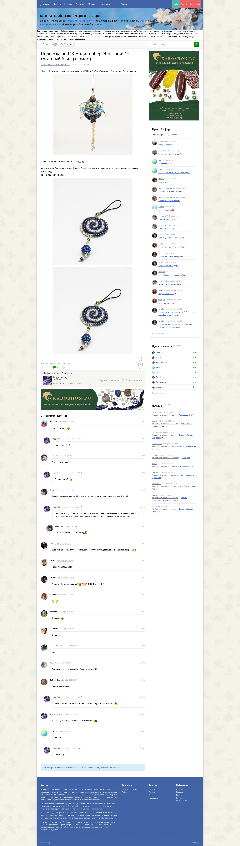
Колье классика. (165, 210)
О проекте (180, 789)
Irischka (53, 560)
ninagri (161, 141)
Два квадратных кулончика (170, 238)
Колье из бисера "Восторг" (169, 154)
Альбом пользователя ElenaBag (165, 457)
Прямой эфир (161, 129)
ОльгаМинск (161, 382)
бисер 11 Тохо (66, 364)
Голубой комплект (166, 219)
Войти (176, 4)
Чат (115, 4)
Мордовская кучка (166, 293)
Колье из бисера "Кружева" (169, 247)
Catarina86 (54, 490)
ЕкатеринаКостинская (166, 188)
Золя (51, 543)
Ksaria (52, 456)
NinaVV (161, 281)
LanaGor (161, 234)
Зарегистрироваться (190, 4)
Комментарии (158, 134)
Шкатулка (162, 182)
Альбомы (66, 44)
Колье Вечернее (165, 303)
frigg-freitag (60, 377)
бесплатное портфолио (81, 20)
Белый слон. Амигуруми (168, 265)
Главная (57, 4)
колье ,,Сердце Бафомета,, (170, 284)
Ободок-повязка (165, 145)
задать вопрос (52, 24)
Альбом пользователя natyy (163, 415)
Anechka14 (54, 629)
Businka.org (45, 843)
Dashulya (53, 422)
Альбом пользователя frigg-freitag (55, 64)
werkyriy (161, 244)
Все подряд (49, 44)
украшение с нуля (149, 20)
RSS (162, 333)
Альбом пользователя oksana (164, 466)
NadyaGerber (55, 680)
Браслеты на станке (166, 228)
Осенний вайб (164, 163)
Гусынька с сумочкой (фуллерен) (172, 256)
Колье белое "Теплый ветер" (170, 275)
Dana (52, 663)
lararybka (53, 612)
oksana (161, 207)
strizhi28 (53, 577)
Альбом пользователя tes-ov (164, 435)
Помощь (179, 798)
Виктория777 (163, 216)
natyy (52, 731)
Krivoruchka (54, 646)
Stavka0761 (162, 151)
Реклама (179, 795)
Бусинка (44, 4)
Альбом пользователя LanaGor (165, 423)
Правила (179, 792)
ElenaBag (161, 179)
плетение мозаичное (51, 364)
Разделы (152, 792)
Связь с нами (181, 801)
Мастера (68, 4)
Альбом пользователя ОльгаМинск (166, 486)
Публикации (172, 134)
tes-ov (158, 357)
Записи (152, 789)
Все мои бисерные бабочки (170, 191)
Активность (153, 798)
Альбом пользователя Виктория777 (167, 446)
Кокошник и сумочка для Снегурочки (174, 172)
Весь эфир (156, 333)
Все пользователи (159, 393)
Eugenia (53, 595)
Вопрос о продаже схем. (169, 200)
